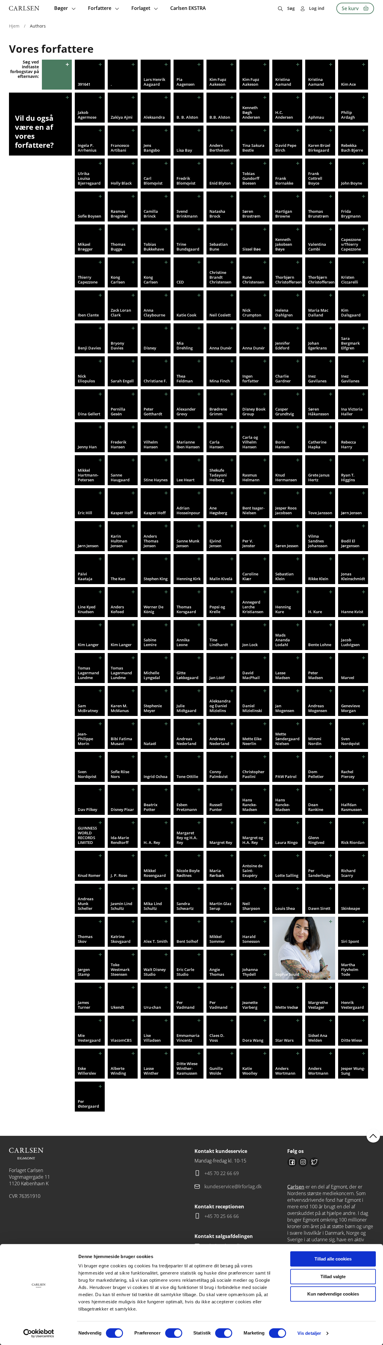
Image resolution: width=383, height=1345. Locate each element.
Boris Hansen (282, 444)
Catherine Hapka (317, 444)
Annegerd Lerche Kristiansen (252, 606)
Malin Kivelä (220, 578)
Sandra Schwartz (185, 906)
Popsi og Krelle (217, 609)
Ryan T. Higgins (348, 477)
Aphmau (316, 117)
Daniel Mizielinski (252, 708)
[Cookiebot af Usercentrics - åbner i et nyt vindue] (39, 1333)
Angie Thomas (216, 972)
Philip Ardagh (348, 115)
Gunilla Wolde (216, 1071)
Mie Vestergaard (89, 1038)
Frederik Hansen (118, 444)
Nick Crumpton (251, 312)
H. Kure (315, 611)
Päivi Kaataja (85, 576)
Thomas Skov (85, 939)
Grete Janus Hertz (318, 477)
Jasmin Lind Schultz (121, 906)
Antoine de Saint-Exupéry (252, 870)
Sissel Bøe (251, 249)
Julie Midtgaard (186, 708)
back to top (373, 1135)
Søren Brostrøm (251, 214)
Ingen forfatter (250, 378)
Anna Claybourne (154, 312)
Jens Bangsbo (152, 148)
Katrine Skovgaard (120, 939)
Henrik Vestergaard (352, 1005)
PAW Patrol (286, 776)
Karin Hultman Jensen (119, 540)
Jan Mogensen (284, 708)
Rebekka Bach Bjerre (352, 148)
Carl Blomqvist (153, 181)
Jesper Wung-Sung (353, 1071)
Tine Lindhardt (218, 642)
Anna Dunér (220, 348)
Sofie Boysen (89, 216)
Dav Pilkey (87, 809)
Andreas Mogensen (317, 708)
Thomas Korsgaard (186, 609)
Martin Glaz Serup (220, 906)
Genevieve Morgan (350, 708)
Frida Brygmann (351, 214)
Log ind (316, 8)
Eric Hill (85, 512)
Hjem (14, 26)
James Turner (84, 1005)
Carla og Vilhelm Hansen (250, 442)
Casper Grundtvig (284, 411)
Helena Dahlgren (284, 312)
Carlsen (295, 1186)
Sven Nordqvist (350, 741)
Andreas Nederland (186, 741)
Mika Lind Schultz (153, 906)
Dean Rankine (315, 807)
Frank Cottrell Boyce (315, 178)
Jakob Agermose (87, 115)
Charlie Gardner (283, 378)
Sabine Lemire (150, 642)
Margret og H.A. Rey (252, 840)
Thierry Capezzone (88, 280)
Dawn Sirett (319, 908)
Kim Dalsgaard (351, 312)
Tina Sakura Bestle (253, 148)
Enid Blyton (220, 183)
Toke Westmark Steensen (120, 969)
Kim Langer (88, 644)
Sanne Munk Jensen (188, 543)
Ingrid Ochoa (156, 776)
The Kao (118, 578)
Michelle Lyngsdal (152, 675)
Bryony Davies (117, 345)
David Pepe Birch (285, 148)
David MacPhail (251, 675)
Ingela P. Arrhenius (87, 148)
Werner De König (153, 609)
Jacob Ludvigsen (350, 642)
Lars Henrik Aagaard (154, 82)
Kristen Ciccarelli (349, 280)
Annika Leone (183, 642)
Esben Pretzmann (187, 807)
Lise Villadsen (152, 1038)
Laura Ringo (286, 842)
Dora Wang (252, 1040)
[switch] (173, 1333)
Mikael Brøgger (85, 247)
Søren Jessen (286, 545)
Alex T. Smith (156, 941)
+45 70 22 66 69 (221, 1173)
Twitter (314, 1162)
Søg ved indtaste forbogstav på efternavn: (24, 69)
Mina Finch (219, 381)
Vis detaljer (309, 1333)
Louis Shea (285, 908)
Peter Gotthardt (153, 411)
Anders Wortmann (285, 1071)
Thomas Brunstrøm (318, 214)
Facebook (292, 1162)
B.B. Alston (219, 117)
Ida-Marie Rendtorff (120, 840)
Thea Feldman (185, 378)
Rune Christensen (253, 280)
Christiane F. (155, 381)
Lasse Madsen (282, 675)
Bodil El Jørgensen (350, 543)
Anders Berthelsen (219, 148)
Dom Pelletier (316, 774)
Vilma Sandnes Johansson (317, 540)
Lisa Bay (184, 150)
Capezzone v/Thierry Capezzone (351, 244)
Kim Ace (348, 84)
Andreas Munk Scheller (85, 903)
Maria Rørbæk (216, 873)
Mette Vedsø (286, 1007)
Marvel (347, 677)
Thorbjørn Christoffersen (288, 280)
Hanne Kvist (352, 611)
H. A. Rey (152, 842)
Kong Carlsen (118, 280)
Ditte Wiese (351, 1040)
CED (180, 282)
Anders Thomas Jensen (151, 540)
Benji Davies (89, 348)
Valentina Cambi (317, 247)
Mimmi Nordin (314, 741)
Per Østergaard (88, 1104)
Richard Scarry (348, 873)
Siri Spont (350, 941)
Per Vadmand (185, 1005)
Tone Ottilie (187, 776)
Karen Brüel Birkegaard (319, 148)
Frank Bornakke (284, 181)
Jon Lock (250, 644)
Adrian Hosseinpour (188, 510)
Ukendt (117, 1007)
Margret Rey (220, 842)
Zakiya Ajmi (122, 117)
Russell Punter (215, 807)
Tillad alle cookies (333, 1258)
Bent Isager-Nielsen (253, 510)
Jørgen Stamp (84, 972)
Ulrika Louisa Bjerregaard (89, 178)
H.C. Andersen (284, 115)
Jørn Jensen (351, 512)
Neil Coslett (220, 315)
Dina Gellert (89, 414)
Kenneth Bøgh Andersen (251, 112)
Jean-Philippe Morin (85, 738)
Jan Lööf (217, 677)
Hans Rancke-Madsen (249, 804)
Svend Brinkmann (187, 214)
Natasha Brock (217, 214)
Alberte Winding (118, 1071)
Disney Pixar (122, 809)
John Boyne (351, 183)
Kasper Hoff (122, 512)
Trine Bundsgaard (188, 247)
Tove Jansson (320, 512)
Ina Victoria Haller (352, 411)
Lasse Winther (151, 1071)
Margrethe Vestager (318, 1005)
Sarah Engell (122, 381)
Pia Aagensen (185, 82)
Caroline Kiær (250, 576)
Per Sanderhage (319, 873)
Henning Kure (283, 609)
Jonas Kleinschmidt (353, 576)
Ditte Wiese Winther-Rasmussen (187, 1068)
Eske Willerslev (87, 1071)
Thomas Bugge (118, 247)
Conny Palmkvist (218, 774)
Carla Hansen (216, 444)
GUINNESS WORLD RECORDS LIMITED (87, 835)
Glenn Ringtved (316, 840)
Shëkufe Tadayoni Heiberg (218, 475)
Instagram (303, 1162)
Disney (150, 348)
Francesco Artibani (120, 148)
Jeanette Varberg (250, 1005)
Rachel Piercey (348, 774)
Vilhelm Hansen (151, 444)
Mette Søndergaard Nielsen (287, 738)
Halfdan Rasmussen (351, 807)
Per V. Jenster (248, 543)
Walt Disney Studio (155, 972)
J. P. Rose (119, 875)
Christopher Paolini (253, 774)
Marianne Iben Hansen (188, 444)
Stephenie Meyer (153, 708)
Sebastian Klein (284, 576)
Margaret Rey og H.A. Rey (187, 837)
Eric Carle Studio (185, 972)
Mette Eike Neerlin (252, 741)
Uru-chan (152, 1007)
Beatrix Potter (150, 807)
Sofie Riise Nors (120, 774)
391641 (84, 84)
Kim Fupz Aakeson (217, 82)
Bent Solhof (187, 941)
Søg (291, 8)
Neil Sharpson (251, 906)
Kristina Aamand (283, 82)
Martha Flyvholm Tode (349, 969)
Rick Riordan (352, 842)
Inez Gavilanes (317, 378)
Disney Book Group (253, 411)
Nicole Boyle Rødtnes (188, 873)
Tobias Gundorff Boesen (250, 178)
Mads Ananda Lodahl (282, 639)
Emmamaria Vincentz (188, 1038)
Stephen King (156, 578)
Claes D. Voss (216, 1038)
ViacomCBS (121, 1040)
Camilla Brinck (151, 214)
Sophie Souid (287, 974)
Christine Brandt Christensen (220, 277)
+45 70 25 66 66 (221, 1216)
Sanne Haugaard (120, 477)
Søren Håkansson (318, 411)
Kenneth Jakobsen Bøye (283, 244)
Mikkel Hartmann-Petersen (88, 475)
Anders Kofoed (117, 609)
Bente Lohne (319, 644)
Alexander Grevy (186, 411)
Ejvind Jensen (215, 543)
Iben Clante (88, 315)
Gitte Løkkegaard (187, 675)
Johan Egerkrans (317, 345)
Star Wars (284, 1040)
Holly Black (121, 183)
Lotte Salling (286, 875)
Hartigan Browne (283, 214)
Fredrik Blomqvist (186, 181)
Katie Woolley (249, 1071)
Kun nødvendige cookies (333, 1293)
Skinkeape (350, 908)
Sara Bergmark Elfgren (350, 343)
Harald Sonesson (251, 939)
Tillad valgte (333, 1276)
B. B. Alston (187, 117)
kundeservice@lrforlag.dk (233, 1186)
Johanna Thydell (250, 972)
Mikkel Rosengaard (155, 873)
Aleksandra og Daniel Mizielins (220, 705)
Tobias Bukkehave (154, 247)
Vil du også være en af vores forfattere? (34, 131)
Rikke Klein (318, 578)
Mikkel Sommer (217, 939)
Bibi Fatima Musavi (121, 741)
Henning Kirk (188, 578)
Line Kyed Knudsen (86, 609)
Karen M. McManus (120, 708)
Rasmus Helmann (250, 477)
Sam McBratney (88, 708)
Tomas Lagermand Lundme (88, 672)
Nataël (150, 743)
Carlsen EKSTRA (188, 8)
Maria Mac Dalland (318, 312)
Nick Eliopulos (86, 378)
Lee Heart (185, 479)
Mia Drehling (185, 345)
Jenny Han (87, 447)
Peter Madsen (315, 675)
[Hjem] (24, 8)
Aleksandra (154, 117)
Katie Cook (186, 315)
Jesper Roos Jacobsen (286, 510)
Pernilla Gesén (118, 411)
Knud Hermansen (286, 477)
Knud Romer (89, 875)
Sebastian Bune (218, 247)
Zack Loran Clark (121, 312)
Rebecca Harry (348, 444)
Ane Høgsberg (218, 510)
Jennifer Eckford (282, 345)
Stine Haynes (156, 479)
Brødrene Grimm (218, 411)
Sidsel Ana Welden (317, 1038)
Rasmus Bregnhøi (119, 214)
